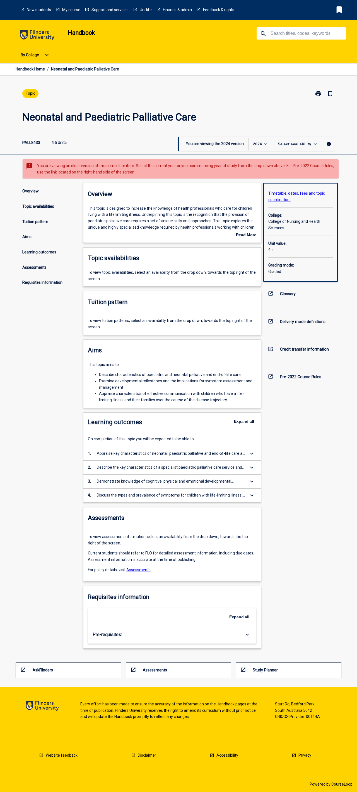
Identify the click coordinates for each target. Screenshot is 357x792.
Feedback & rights (218, 10)
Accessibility (227, 755)
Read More (246, 235)
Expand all (244, 421)
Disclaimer (147, 755)
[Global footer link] (42, 706)
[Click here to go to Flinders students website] (37, 36)
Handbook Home (30, 69)
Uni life (146, 10)
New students (39, 10)
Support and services (110, 10)
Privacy (304, 755)
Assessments (138, 570)
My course (71, 10)
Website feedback (62, 755)
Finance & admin (177, 10)
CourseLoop (342, 784)
